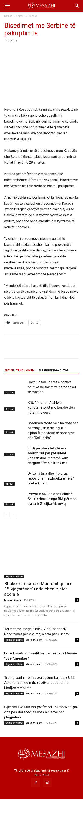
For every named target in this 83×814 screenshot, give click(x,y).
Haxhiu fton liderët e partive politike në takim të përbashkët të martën (52, 387)
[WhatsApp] (38, 50)
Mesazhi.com (12, 600)
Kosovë (33, 16)
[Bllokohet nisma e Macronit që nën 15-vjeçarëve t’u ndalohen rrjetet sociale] (41, 551)
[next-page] (13, 514)
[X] (18, 50)
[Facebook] (8, 50)
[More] (47, 50)
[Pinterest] (28, 50)
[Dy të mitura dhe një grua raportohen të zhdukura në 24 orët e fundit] (15, 478)
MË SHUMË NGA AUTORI (54, 370)
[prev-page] (7, 514)
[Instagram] (47, 782)
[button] (7, 6)
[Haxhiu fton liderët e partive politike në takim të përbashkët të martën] (15, 387)
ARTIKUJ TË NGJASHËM (19, 370)
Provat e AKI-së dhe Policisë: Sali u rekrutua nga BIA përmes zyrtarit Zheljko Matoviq (52, 499)
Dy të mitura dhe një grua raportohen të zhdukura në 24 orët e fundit (51, 478)
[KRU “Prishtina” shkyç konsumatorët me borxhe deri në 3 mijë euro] (15, 405)
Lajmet (20, 16)
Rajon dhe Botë (14, 576)
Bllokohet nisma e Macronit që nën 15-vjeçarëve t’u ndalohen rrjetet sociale (38, 589)
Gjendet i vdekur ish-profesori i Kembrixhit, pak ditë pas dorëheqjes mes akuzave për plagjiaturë (41, 712)
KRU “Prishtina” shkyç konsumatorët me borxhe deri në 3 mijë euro (51, 407)
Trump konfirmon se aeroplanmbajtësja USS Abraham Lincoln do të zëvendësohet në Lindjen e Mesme (39, 682)
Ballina (8, 16)
